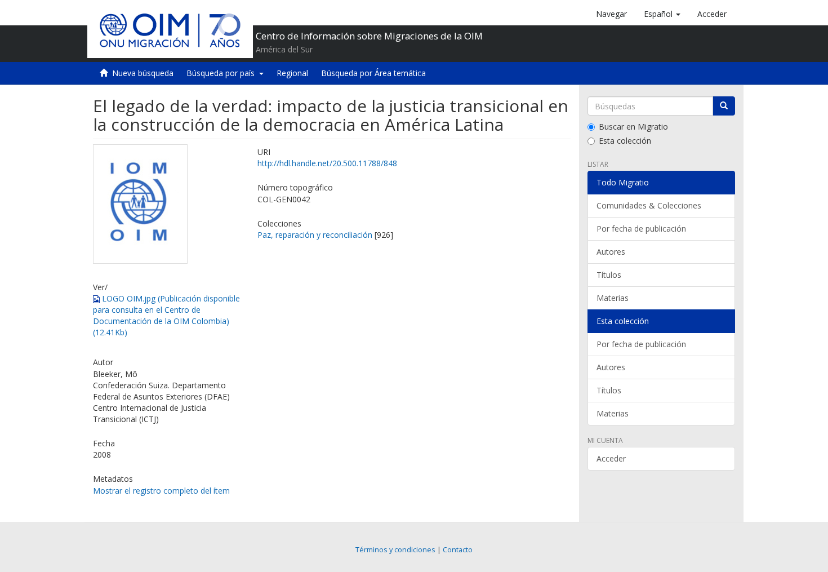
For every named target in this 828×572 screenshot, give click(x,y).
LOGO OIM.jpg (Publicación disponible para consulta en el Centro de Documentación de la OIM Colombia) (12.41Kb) (166, 315)
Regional (292, 73)
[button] (662, 14)
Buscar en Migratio (633, 126)
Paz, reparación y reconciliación (314, 234)
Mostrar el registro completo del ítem (161, 490)
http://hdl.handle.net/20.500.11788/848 (327, 163)
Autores (610, 251)
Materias (612, 297)
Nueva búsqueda (142, 73)
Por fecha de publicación (641, 228)
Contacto (458, 550)
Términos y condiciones (395, 550)
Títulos (608, 274)
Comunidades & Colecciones (648, 205)
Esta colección (625, 140)
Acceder (611, 458)
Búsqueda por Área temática (373, 73)
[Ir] (724, 106)
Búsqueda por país (222, 73)
